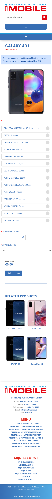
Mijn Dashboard (26, 462)
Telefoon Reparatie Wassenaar (26, 432)
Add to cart (14, 273)
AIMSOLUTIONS (35, 496)
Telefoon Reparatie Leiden (26, 423)
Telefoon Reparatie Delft (26, 441)
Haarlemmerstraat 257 (29, 401)
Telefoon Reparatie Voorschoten (26, 426)
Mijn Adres (26, 470)
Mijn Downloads (26, 468)
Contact (26, 476)
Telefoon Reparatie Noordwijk (26, 443)
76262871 (28, 413)
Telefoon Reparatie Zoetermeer (26, 435)
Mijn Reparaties (26, 465)
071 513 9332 (33, 407)
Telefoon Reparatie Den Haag (26, 446)
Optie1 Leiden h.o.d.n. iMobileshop (28, 487)
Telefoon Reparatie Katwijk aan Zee (26, 429)
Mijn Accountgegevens (26, 473)
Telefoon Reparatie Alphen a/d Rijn (26, 438)
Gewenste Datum (10, 231)
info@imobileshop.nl (29, 410)
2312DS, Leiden (30, 404)
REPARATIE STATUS (26, 479)
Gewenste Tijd (8, 245)
